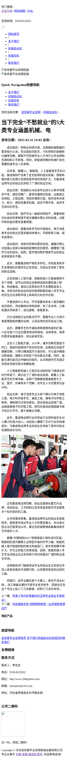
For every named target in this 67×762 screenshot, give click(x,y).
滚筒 (24, 754)
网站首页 (13, 34)
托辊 (18, 754)
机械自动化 (15, 48)
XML (30, 10)
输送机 (32, 754)
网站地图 (19, 10)
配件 (40, 754)
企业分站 (6, 10)
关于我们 (13, 41)
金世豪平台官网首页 (13, 638)
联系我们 (13, 63)
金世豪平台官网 (31, 112)
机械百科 (13, 55)
